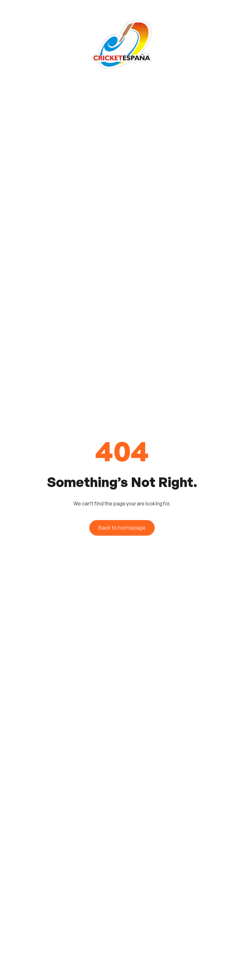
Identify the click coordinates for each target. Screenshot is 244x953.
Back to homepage (122, 527)
